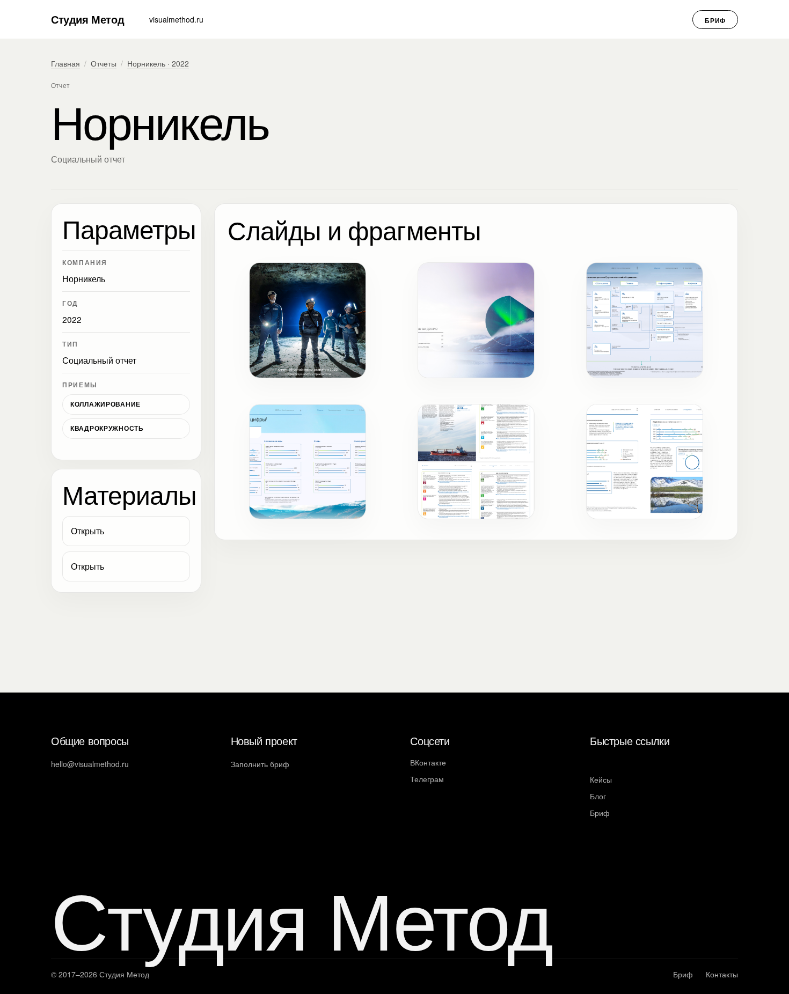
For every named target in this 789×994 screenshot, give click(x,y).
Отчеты (103, 63)
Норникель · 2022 (158, 63)
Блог (598, 796)
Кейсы (601, 779)
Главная (65, 63)
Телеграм (427, 779)
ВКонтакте (428, 762)
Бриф (715, 20)
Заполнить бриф (260, 764)
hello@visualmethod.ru (90, 764)
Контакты (722, 974)
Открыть (87, 531)
